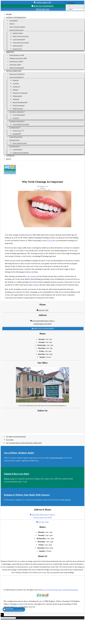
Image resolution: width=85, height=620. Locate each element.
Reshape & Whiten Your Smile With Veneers (27, 494)
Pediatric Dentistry (16, 121)
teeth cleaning (31, 276)
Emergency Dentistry (16, 74)
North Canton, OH (43, 2)
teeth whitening (56, 458)
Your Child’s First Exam (20, 124)
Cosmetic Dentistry (16, 112)
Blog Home (9, 439)
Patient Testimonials (16, 68)
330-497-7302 (43, 9)
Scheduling (13, 21)
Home (8, 14)
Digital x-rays (9, 479)
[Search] (8, 618)
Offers (11, 24)
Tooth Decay (17, 49)
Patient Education (16, 30)
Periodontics (14, 146)
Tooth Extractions (15, 137)
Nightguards (17, 96)
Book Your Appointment (43, 6)
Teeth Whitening (18, 115)
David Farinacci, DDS (16, 55)
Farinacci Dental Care (43, 190)
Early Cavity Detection (20, 36)
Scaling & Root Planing (20, 153)
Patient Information (15, 17)
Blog (8, 159)
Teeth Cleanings (18, 105)
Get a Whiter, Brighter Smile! (19, 452)
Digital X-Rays (17, 33)
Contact (10, 156)
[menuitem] (44, 14)
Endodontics (14, 140)
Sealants (15, 99)
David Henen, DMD (15, 61)
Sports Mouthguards (20, 102)
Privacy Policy (46, 590)
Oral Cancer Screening (20, 43)
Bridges (15, 80)
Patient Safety (17, 46)
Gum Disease (17, 149)
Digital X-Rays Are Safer (16, 473)
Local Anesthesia (18, 39)
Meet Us (9, 52)
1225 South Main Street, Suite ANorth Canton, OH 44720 (43, 516)
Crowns (15, 83)
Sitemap (74, 590)
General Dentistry (16, 77)
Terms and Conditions (61, 590)
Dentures (16, 87)
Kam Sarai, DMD (14, 65)
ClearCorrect (18, 131)
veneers (68, 500)
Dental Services (13, 71)
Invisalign (16, 134)
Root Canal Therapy (19, 143)
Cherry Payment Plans (16, 27)
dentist (50, 240)
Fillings (15, 90)
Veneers (15, 118)
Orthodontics (14, 127)
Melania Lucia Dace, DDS (17, 58)
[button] (71, 3)
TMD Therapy (17, 109)
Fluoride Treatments (20, 93)
